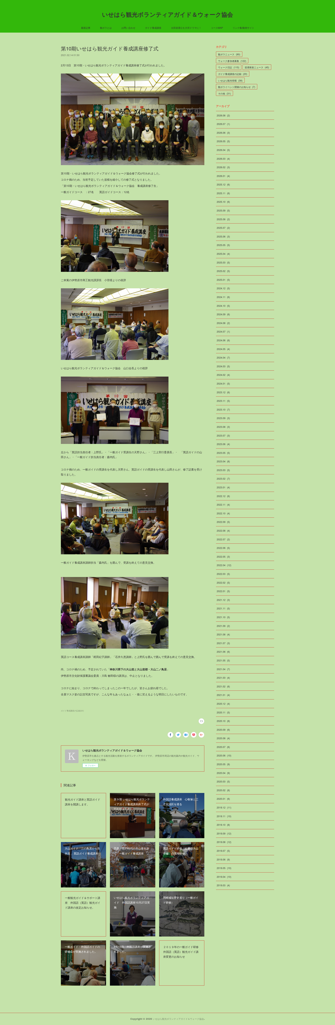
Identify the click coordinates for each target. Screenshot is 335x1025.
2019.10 (223, 824)
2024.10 (223, 305)
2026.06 (223, 132)
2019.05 (224, 868)
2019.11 (224, 816)
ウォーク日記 (228, 67)
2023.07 (223, 435)
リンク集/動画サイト (243, 27)
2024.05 (223, 349)
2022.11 (223, 504)
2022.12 (223, 496)
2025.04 (223, 253)
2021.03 (223, 677)
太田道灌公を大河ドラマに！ (186, 27)
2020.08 (223, 738)
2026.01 (223, 176)
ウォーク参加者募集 (232, 60)
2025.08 (223, 219)
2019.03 (223, 885)
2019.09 (224, 833)
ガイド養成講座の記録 (232, 73)
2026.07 (223, 124)
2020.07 (223, 747)
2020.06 (224, 755)
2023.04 (223, 461)
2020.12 (223, 703)
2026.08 (223, 115)
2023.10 (223, 409)
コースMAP (217, 27)
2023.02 (223, 478)
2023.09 (223, 418)
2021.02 (223, 686)
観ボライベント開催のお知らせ (236, 86)
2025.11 (223, 193)
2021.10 (223, 617)
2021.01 (223, 695)
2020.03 (223, 781)
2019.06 (223, 859)
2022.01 (223, 591)
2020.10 (223, 721)
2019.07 (223, 850)
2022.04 (224, 565)
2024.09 (223, 314)
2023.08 (223, 426)
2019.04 (224, 876)
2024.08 (223, 323)
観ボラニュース (229, 54)
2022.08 (223, 530)
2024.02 (223, 374)
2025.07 (223, 227)
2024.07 (223, 331)
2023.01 (223, 487)
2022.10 (223, 513)
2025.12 (223, 184)
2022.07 (223, 539)
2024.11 (223, 297)
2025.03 (223, 262)
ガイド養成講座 (153, 27)
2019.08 (224, 842)
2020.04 (223, 773)
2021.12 (223, 599)
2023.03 (223, 470)
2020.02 (223, 790)
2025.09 (223, 210)
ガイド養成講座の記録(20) (72, 710)
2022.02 (223, 582)
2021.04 (223, 669)
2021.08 (223, 634)
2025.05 (223, 245)
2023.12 (223, 392)
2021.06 (223, 651)
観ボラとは (106, 27)
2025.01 (223, 279)
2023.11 (223, 400)
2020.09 (223, 729)
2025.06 (223, 236)
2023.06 (223, 444)
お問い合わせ (128, 27)
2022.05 (223, 556)
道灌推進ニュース (257, 67)
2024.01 (223, 383)
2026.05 (223, 141)
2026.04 (223, 150)
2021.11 (223, 608)
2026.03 (223, 158)
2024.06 (223, 340)
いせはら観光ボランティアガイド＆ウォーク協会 (167, 14)
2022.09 (223, 521)
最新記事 (85, 27)
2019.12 (224, 807)
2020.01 (223, 798)
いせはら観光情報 (230, 80)
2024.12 (223, 288)
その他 (224, 93)
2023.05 (223, 452)
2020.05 (223, 764)
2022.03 (223, 573)
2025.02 (223, 271)
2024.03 (223, 366)
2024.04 (223, 357)
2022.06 (223, 547)
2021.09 (223, 625)
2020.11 (223, 712)
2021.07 (223, 643)
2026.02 (223, 167)
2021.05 (223, 660)
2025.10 (223, 201)
